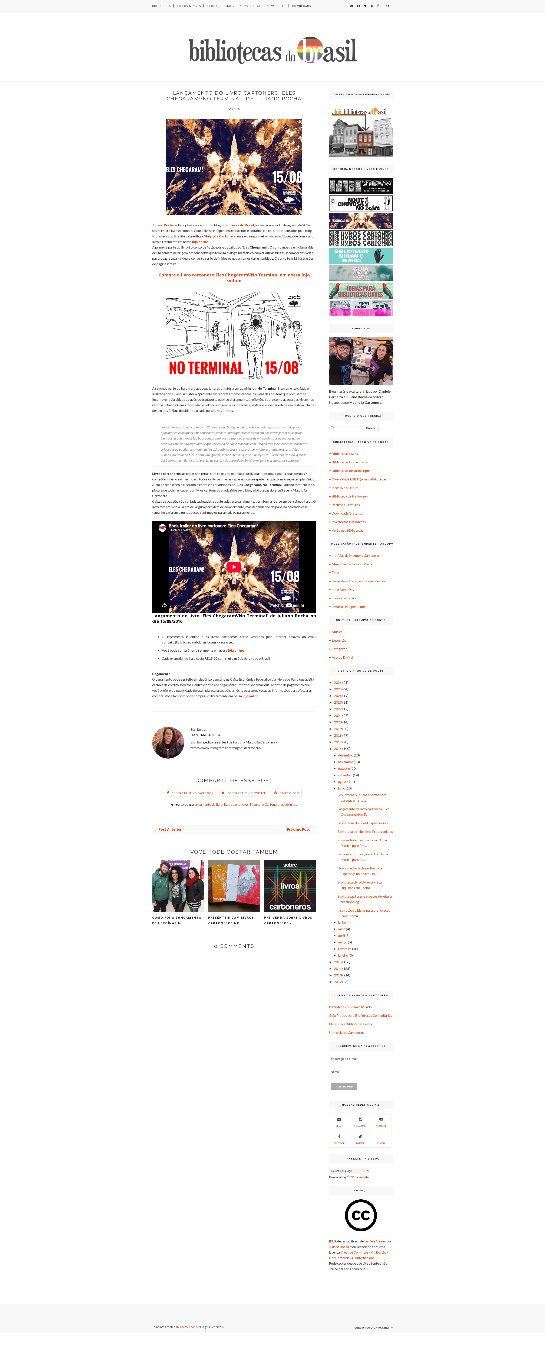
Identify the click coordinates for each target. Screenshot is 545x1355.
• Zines (334, 572)
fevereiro (344, 949)
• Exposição (338, 640)
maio (341, 929)
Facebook (339, 1143)
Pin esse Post (290, 793)
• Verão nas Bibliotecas (346, 530)
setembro (345, 775)
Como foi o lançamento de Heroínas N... (177, 920)
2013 (338, 975)
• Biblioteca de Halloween (348, 496)
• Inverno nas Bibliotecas (347, 522)
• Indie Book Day (341, 589)
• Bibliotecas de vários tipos (349, 471)
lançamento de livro (208, 804)
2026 (338, 682)
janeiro (343, 955)
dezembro (345, 755)
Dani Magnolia (205, 735)
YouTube (381, 1126)
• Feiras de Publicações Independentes (357, 581)
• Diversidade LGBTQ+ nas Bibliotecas (357, 479)
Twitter (360, 1143)
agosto (343, 781)
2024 (338, 696)
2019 (338, 729)
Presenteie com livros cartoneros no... (231, 920)
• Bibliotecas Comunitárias (349, 462)
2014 (338, 968)
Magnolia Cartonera (243, 5)
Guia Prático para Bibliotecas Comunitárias (360, 1015)
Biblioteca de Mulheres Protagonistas (365, 831)
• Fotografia (338, 649)
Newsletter (276, 5)
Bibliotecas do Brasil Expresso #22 (362, 823)
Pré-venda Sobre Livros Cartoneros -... (288, 920)
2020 (338, 722)
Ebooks (213, 5)
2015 (338, 962)
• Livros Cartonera (342, 598)
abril (341, 935)
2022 (338, 709)
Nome (335, 1071)
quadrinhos (289, 804)
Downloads (301, 5)
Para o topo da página (372, 1327)
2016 (338, 748)
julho (341, 788)
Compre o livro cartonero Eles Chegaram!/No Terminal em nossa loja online (234, 277)
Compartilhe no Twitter (246, 793)
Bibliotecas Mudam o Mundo (350, 1007)
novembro (345, 762)
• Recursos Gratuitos (344, 505)
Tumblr (381, 1143)
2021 (338, 715)
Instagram (360, 1126)
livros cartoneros (236, 804)
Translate (362, 1177)
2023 (338, 702)
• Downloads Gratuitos (346, 513)
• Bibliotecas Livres (343, 453)
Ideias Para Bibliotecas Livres (350, 1024)
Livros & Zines (189, 5)
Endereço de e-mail (344, 1058)
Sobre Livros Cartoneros (346, 1032)
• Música (336, 632)
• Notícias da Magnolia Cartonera (354, 555)
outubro (344, 768)
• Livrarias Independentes (347, 606)
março (342, 942)
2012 (338, 982)
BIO (155, 5)
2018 (338, 735)
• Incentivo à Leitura (344, 488)
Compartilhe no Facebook (193, 793)
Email (339, 1126)
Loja (167, 5)
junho (342, 922)
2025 (338, 689)
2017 (338, 742)
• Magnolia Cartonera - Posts (350, 564)
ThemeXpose (188, 1327)
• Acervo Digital (341, 657)
